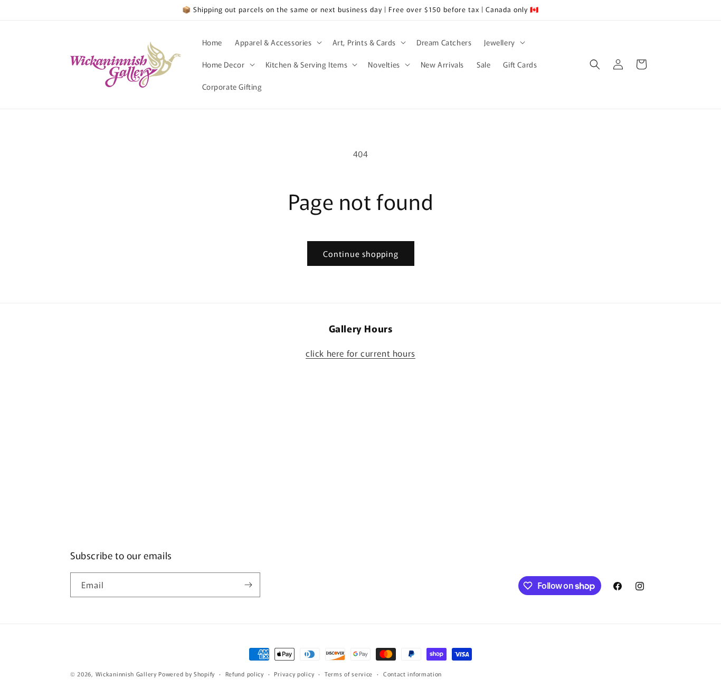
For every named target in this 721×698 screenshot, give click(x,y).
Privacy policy (294, 674)
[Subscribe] (248, 584)
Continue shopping (361, 253)
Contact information (412, 674)
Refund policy (244, 674)
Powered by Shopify (186, 674)
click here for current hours (360, 353)
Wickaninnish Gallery (126, 674)
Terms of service (349, 674)
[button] (277, 42)
